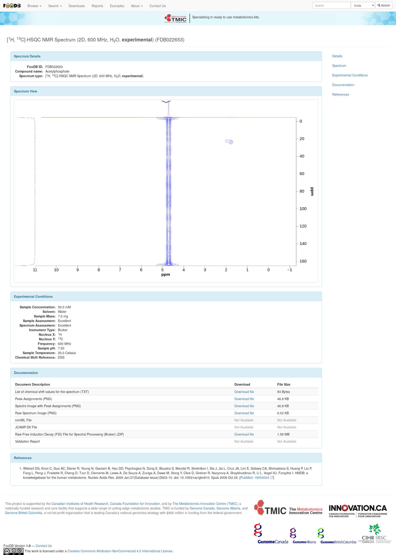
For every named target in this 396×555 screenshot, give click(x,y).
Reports (97, 5)
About (135, 5)
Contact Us (158, 5)
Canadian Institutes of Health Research (80, 503)
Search (54, 5)
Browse (33, 5)
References (340, 94)
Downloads (77, 5)
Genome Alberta (228, 508)
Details (337, 56)
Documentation (343, 84)
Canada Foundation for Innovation (135, 503)
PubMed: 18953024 (255, 477)
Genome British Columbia (23, 512)
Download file (244, 391)
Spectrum (339, 65)
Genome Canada (202, 508)
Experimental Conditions (350, 75)
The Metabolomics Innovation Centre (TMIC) (205, 503)
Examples (117, 5)
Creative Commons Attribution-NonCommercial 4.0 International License (120, 551)
